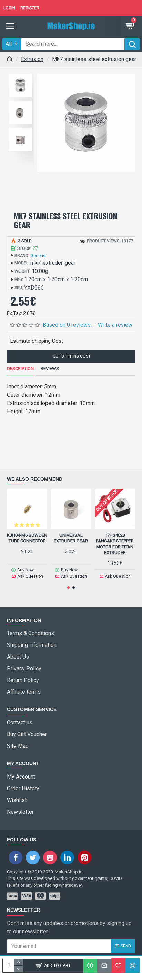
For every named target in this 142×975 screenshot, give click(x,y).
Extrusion (32, 59)
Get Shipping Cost (71, 356)
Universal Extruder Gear (71, 538)
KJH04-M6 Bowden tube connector (27, 538)
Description (20, 368)
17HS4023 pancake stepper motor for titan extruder (115, 543)
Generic (37, 255)
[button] (68, 587)
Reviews (50, 368)
